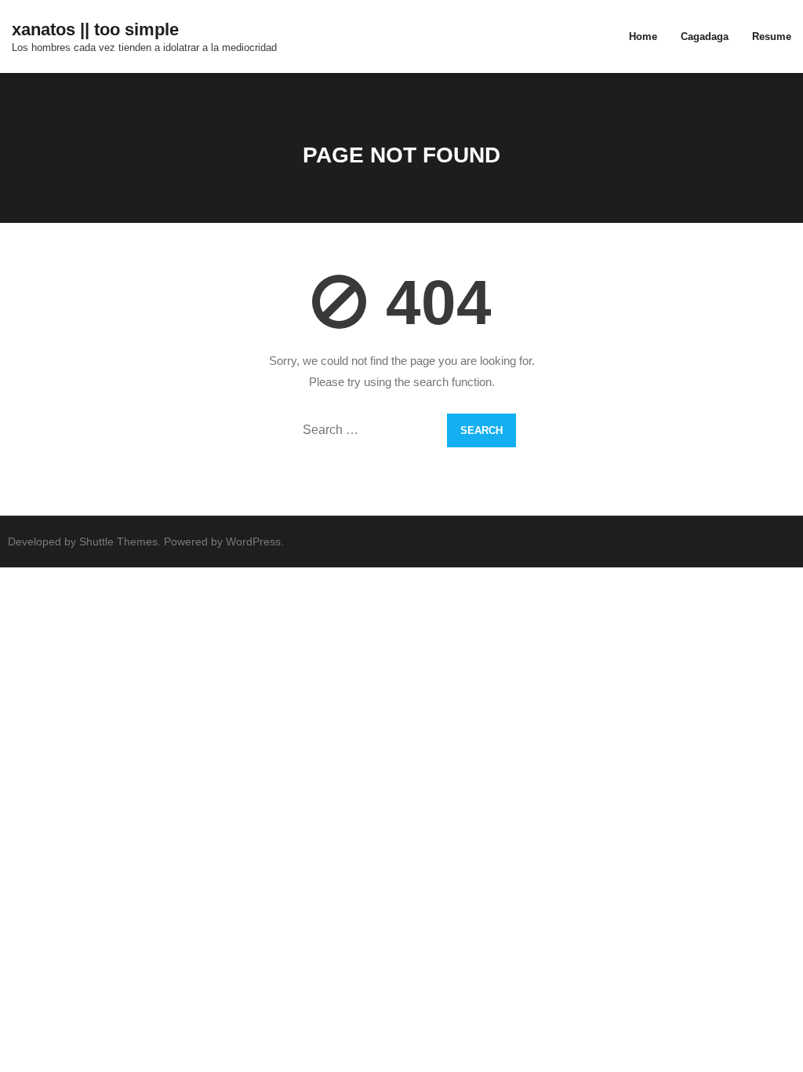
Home (643, 36)
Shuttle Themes (118, 541)
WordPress (253, 541)
